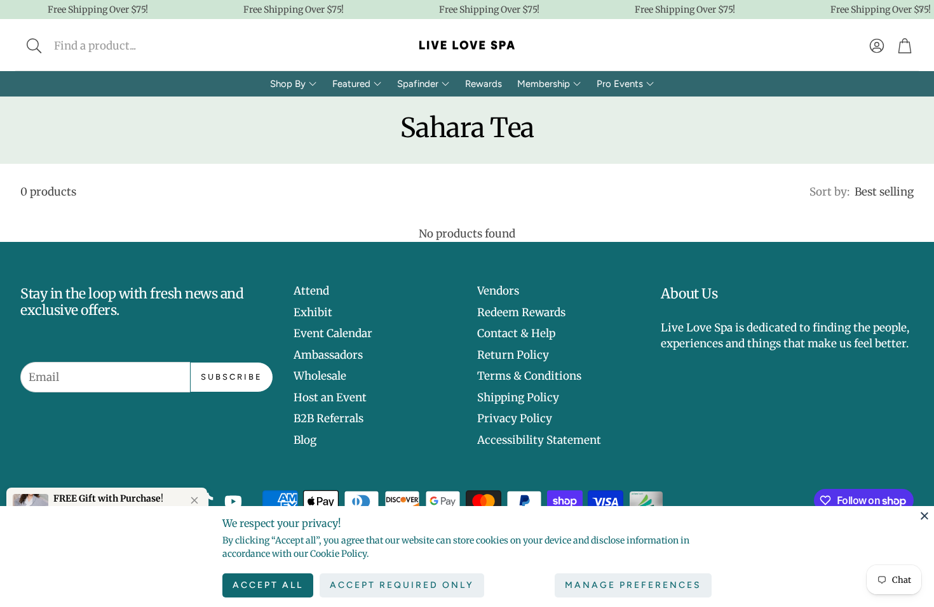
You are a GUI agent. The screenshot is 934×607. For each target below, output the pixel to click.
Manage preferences (633, 585)
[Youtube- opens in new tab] (233, 501)
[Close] (924, 515)
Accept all (268, 585)
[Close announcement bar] (921, 9)
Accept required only (402, 585)
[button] (118, 45)
